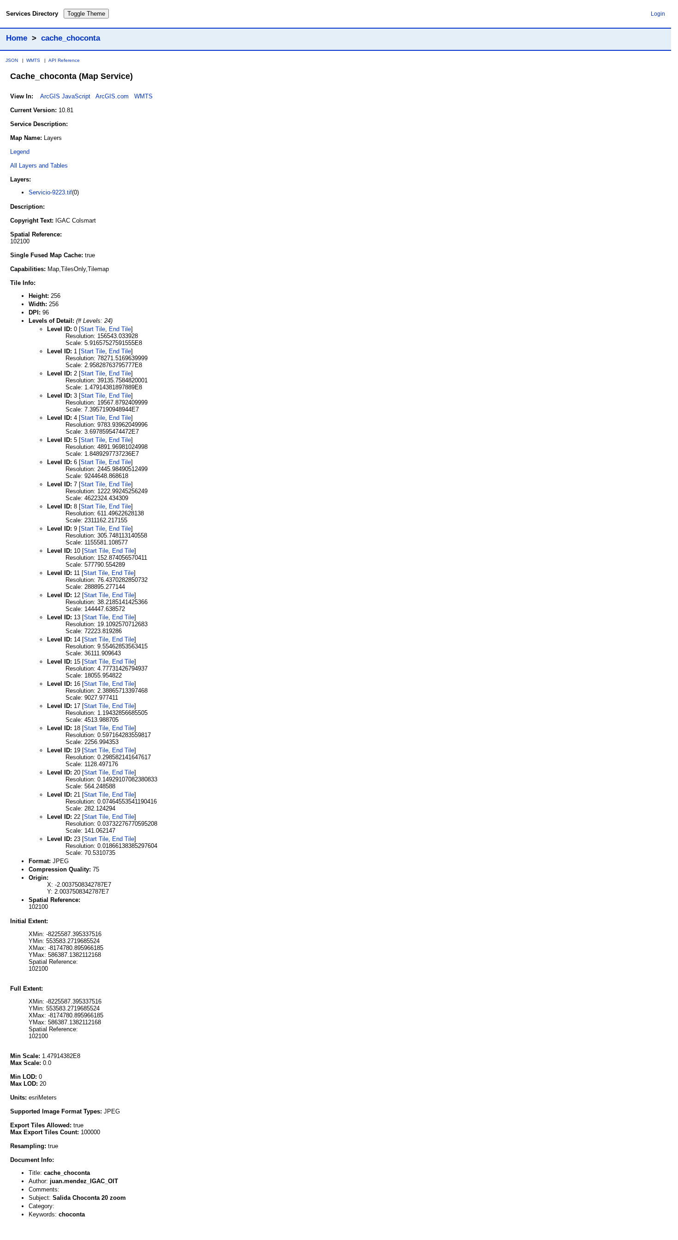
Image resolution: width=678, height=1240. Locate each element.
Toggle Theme (86, 13)
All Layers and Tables (39, 165)
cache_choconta (70, 37)
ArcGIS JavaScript (65, 96)
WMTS (33, 60)
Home (16, 37)
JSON (12, 60)
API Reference (64, 60)
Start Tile (93, 329)
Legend (20, 151)
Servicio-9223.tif (50, 192)
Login (658, 14)
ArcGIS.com (112, 96)
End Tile (120, 329)
